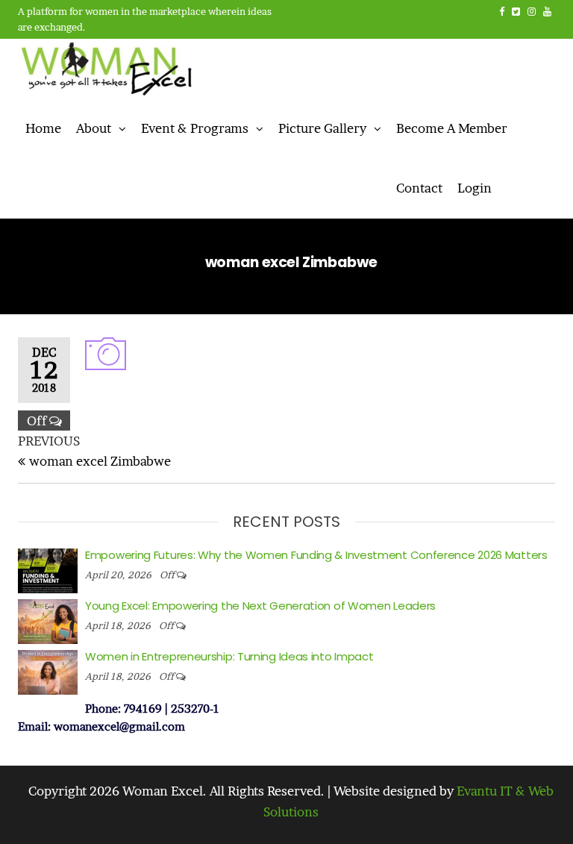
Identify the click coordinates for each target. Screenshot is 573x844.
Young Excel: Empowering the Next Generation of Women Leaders (260, 605)
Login (474, 188)
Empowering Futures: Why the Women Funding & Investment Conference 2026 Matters (316, 555)
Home (43, 128)
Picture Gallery (322, 128)
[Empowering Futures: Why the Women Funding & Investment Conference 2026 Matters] (48, 569)
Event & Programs (194, 128)
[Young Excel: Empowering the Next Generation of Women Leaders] (48, 620)
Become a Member (451, 128)
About (93, 128)
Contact (419, 188)
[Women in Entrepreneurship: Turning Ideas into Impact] (48, 670)
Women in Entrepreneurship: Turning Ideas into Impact (229, 656)
